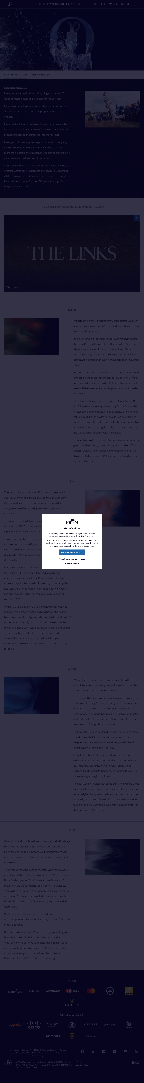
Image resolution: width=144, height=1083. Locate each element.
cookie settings (78, 558)
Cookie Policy (72, 563)
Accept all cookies (72, 552)
